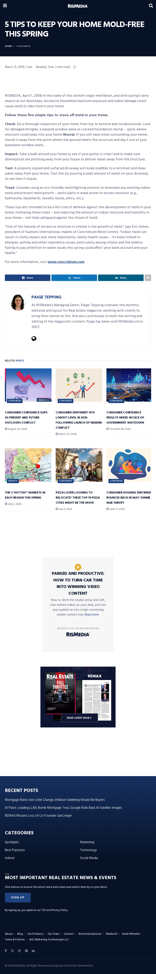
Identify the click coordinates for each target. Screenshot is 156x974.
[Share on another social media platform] (148, 278)
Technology (88, 850)
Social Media (89, 858)
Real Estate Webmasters (78, 965)
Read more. (92, 614)
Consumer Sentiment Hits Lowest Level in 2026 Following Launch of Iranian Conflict (79, 420)
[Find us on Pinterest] (26, 951)
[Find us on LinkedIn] (33, 951)
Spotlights (12, 842)
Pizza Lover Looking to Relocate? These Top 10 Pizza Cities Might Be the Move (78, 497)
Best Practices (15, 850)
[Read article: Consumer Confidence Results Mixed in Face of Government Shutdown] (129, 385)
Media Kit (112, 934)
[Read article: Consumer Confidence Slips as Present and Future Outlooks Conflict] (28, 385)
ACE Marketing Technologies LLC (49, 939)
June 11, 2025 (117, 509)
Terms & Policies (15, 939)
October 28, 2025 (120, 429)
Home (8, 46)
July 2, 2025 (14, 504)
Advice (10, 858)
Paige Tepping (46, 297)
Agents (12, 481)
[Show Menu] (5, 6)
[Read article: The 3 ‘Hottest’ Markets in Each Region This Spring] (28, 465)
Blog (20, 934)
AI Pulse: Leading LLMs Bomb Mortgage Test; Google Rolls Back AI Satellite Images (63, 808)
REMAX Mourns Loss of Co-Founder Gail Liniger (38, 815)
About (9, 934)
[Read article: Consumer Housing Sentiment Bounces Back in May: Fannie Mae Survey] (129, 465)
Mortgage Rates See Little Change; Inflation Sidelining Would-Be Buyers (55, 800)
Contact (69, 934)
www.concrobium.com (66, 262)
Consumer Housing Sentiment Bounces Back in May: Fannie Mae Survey (129, 497)
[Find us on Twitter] (12, 951)
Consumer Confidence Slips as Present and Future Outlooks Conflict (26, 417)
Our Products (35, 934)
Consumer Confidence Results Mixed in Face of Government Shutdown (125, 417)
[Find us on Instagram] (19, 951)
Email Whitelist (131, 934)
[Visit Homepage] (78, 6)
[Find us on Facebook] (6, 951)
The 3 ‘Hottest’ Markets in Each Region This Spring (25, 495)
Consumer (23, 46)
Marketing (87, 842)
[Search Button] (151, 6)
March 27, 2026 (67, 434)
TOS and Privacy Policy (54, 910)
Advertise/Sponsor (89, 934)
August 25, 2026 (17, 429)
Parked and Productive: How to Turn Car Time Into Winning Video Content (78, 583)
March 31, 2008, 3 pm (18, 67)
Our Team (53, 934)
